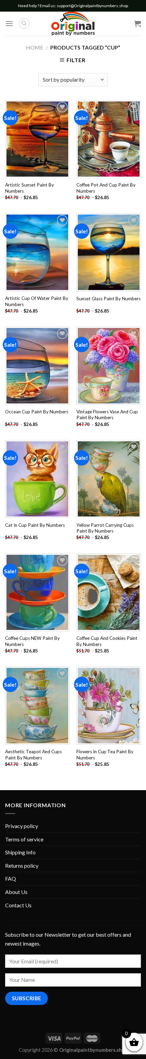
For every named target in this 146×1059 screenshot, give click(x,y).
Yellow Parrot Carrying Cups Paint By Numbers (105, 528)
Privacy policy (21, 826)
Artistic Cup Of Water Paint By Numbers (36, 301)
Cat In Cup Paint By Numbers (35, 525)
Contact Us (18, 905)
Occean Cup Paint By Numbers (36, 411)
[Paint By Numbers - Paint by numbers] (73, 24)
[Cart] (137, 23)
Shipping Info (20, 852)
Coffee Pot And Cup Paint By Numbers (105, 188)
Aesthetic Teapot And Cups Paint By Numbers (33, 754)
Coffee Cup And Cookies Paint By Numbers (107, 641)
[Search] (24, 23)
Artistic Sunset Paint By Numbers (29, 188)
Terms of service (24, 839)
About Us (16, 892)
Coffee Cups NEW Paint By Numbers (32, 641)
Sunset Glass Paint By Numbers (108, 298)
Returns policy (21, 865)
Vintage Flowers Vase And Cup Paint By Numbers (107, 415)
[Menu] (9, 23)
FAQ (10, 878)
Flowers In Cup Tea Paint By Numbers (104, 754)
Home (34, 47)
